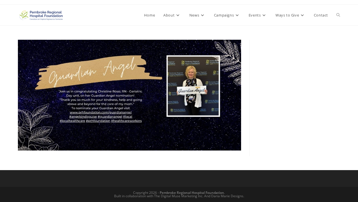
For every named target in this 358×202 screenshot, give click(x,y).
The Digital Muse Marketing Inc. (178, 196)
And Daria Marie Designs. (224, 196)
